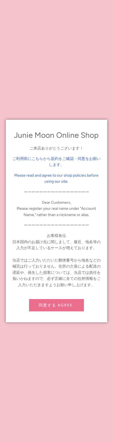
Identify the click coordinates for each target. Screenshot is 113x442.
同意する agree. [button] (56, 305)
